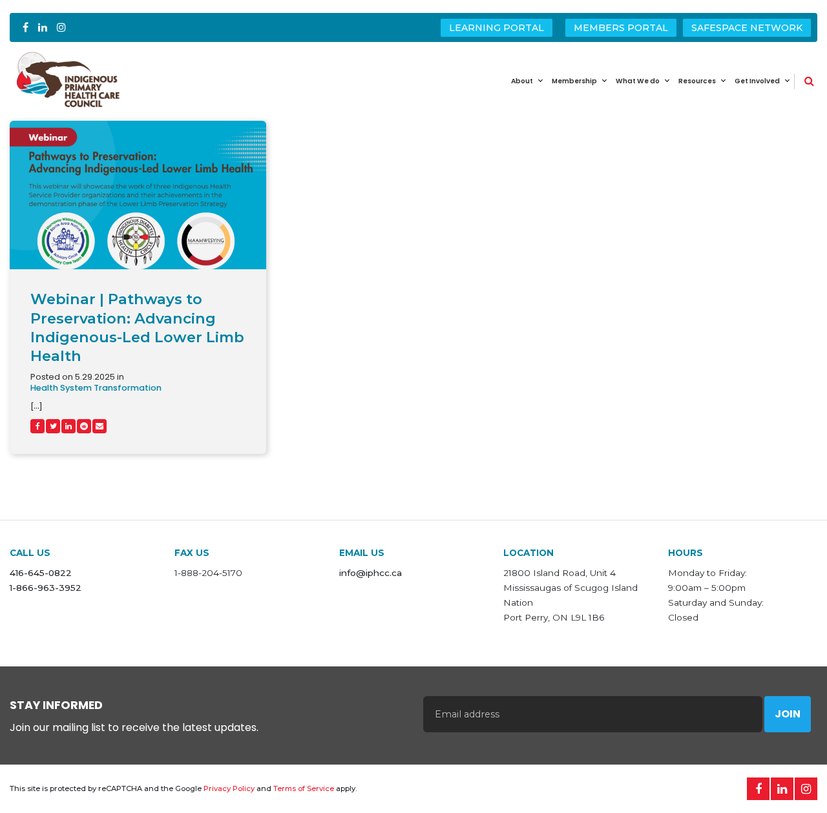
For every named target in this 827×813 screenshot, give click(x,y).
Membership (574, 81)
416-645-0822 (41, 573)
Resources (697, 81)
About (522, 81)
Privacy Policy (229, 788)
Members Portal (621, 28)
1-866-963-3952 (45, 587)
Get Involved (757, 81)
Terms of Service (303, 788)
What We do (638, 81)
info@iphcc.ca (370, 573)
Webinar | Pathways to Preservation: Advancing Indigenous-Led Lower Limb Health (137, 327)
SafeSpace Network (746, 28)
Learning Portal (496, 28)
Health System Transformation (96, 388)
